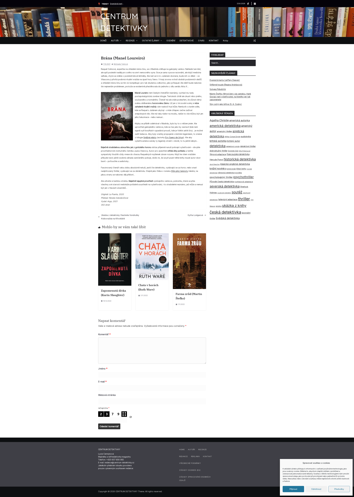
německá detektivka (226, 173)
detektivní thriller (248, 146)
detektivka (218, 146)
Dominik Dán (233, 151)
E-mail (102, 381)
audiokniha (246, 136)
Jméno (102, 368)
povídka (238, 173)
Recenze (202, 449)
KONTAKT (214, 40)
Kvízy (225, 40)
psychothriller (243, 177)
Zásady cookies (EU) (190, 470)
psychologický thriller (221, 177)
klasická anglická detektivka (235, 164)
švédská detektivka (228, 218)
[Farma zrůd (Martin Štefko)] (189, 235)
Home (182, 449)
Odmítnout (316, 489)
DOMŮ (103, 40)
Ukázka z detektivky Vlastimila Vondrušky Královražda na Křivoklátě (120, 217)
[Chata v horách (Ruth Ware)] (152, 235)
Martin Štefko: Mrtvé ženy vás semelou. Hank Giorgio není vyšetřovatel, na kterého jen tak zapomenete (230, 97)
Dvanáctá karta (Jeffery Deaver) (117, 3)
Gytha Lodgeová (195, 215)
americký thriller (224, 131)
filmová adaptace (218, 154)
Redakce (183, 456)
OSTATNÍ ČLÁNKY (150, 40)
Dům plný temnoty (179, 171)
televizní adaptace (227, 199)
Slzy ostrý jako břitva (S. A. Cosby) (226, 104)
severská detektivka (225, 186)
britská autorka (218, 140)
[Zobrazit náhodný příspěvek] (254, 40)
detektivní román (233, 146)
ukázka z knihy (234, 205)
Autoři (191, 449)
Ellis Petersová (244, 151)
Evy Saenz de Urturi (174, 137)
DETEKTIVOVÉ (187, 40)
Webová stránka (107, 395)
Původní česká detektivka (222, 181)
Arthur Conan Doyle (232, 137)
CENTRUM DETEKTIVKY (126, 491)
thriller (244, 198)
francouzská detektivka (238, 154)
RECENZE (130, 40)
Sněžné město (149, 137)
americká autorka (239, 120)
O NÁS (201, 40)
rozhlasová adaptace (244, 182)
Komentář (104, 334)
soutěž (237, 192)
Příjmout (293, 489)
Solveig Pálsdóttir (218, 89)
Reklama (195, 456)
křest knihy (241, 169)
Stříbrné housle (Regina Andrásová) (226, 84)
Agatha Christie (219, 120)
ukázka (219, 206)
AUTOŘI (115, 40)
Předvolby (339, 489)
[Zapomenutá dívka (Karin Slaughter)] (114, 235)
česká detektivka (225, 212)
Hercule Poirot (216, 159)
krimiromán (231, 169)
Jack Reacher (215, 164)
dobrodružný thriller (218, 151)
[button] (120, 41)
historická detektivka (240, 159)
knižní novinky (218, 168)
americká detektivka (225, 126)
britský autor (233, 141)
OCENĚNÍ (170, 40)
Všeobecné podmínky (190, 463)
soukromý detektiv (224, 193)
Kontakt (207, 456)
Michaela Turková (121, 64)
